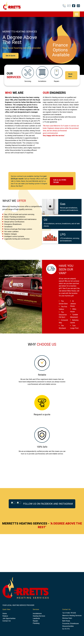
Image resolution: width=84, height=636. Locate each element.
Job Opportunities (8, 618)
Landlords (36, 618)
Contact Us (6, 621)
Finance (5, 616)
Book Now (70, 75)
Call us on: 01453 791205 (59, 181)
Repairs (35, 621)
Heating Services (39, 616)
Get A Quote (10, 56)
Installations (37, 613)
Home (4, 613)
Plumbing (36, 623)
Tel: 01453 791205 (69, 613)
